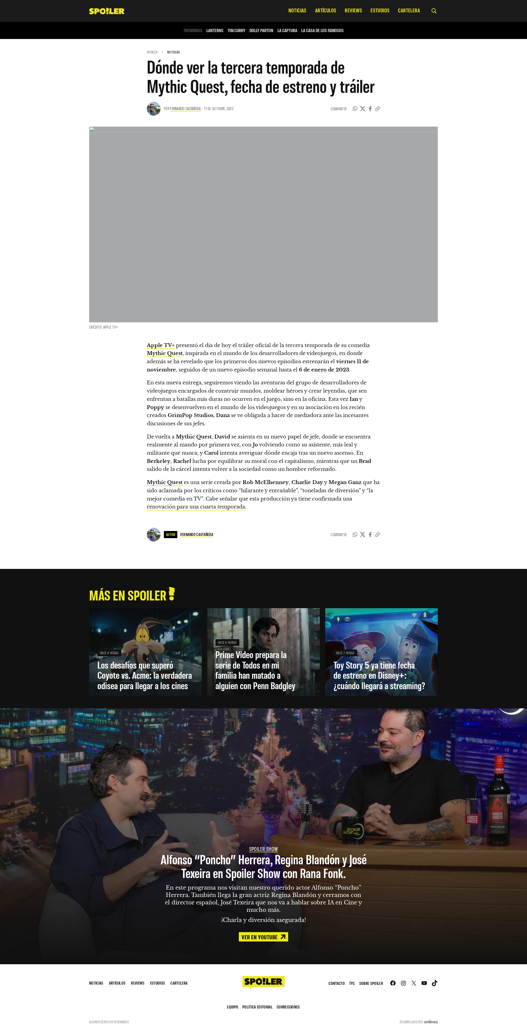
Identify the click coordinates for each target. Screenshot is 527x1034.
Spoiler (152, 52)
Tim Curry (236, 30)
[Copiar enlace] (377, 108)
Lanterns (214, 30)
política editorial (257, 1006)
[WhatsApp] (355, 108)
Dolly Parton (261, 30)
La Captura (287, 30)
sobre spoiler (371, 983)
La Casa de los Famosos (322, 30)
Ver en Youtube (260, 936)
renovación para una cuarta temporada (196, 507)
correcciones (288, 1006)
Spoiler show (263, 848)
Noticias (173, 52)
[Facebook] (370, 108)
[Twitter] (362, 108)
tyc (352, 983)
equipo (232, 1006)
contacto (337, 983)
